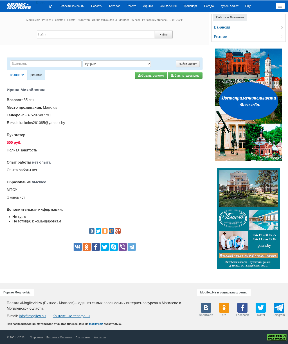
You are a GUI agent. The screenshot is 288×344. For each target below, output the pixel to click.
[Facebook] (96, 247)
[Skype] (114, 247)
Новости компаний (71, 6)
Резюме (58, 20)
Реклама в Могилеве (59, 337)
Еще (248, 6)
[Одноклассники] (105, 231)
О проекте (36, 337)
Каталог (114, 6)
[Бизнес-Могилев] (19, 6)
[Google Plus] (118, 231)
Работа (131, 6)
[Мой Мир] (111, 231)
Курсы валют (229, 6)
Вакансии (222, 27)
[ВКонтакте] (91, 231)
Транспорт (190, 6)
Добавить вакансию (185, 75)
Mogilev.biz (33, 20)
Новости (96, 6)
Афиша (148, 6)
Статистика (83, 337)
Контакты (100, 337)
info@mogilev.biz (32, 316)
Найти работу (188, 63)
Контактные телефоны (71, 316)
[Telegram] (132, 247)
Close (40, 2)
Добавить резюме (151, 75)
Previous (212, 219)
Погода (209, 6)
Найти (164, 34)
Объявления (168, 6)
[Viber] (123, 247)
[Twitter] (98, 231)
